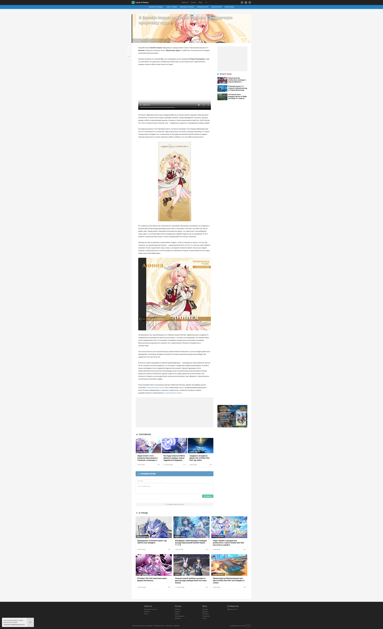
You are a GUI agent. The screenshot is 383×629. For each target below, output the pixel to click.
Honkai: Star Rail (216, 7)
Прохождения (224, 419)
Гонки (204, 618)
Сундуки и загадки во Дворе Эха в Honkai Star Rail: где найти (200, 458)
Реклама (176, 626)
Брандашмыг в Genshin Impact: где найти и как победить (152, 542)
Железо (147, 612)
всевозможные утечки (155, 387)
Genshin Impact (229, 7)
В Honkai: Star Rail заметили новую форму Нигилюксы (152, 579)
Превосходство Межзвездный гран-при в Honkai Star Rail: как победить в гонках (228, 580)
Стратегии (205, 616)
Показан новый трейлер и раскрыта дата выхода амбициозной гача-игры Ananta (191, 580)
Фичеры (178, 618)
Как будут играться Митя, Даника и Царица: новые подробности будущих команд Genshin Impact (174, 458)
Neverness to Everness (187, 7)
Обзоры (177, 609)
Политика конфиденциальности (14, 624)
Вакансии (169, 626)
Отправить (207, 496)
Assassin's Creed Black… (156, 7)
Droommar (144, 40)
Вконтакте (233, 609)
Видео (227, 421)
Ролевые (205, 614)
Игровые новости (150, 609)
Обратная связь (159, 626)
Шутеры (205, 612)
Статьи (193, 2)
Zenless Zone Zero (202, 7)
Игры (200, 2)
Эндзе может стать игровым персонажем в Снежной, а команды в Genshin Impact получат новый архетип (147, 458)
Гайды (231, 419)
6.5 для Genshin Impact (173, 393)
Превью (177, 612)
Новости (185, 2)
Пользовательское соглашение (142, 626)
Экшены (205, 609)
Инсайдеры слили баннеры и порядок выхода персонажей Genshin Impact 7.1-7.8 (191, 543)
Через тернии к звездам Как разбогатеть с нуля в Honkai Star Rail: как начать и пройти (228, 543)
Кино (146, 614)
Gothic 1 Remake (172, 7)
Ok (30, 622)
